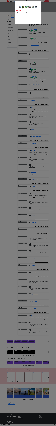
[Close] (40, 1)
